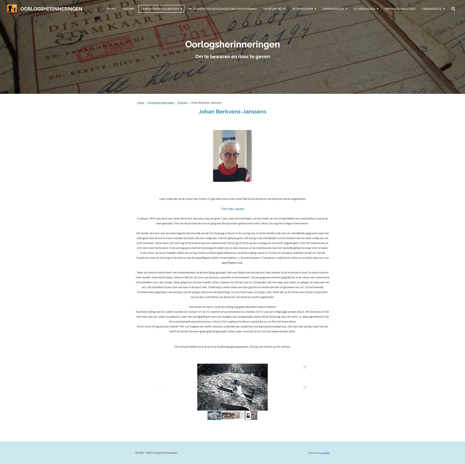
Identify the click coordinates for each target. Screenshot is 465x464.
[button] (305, 367)
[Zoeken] (453, 9)
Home (140, 102)
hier (256, 346)
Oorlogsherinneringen (51, 9)
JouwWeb (325, 452)
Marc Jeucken (236, 208)
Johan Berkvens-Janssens (206, 102)
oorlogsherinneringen (161, 102)
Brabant (182, 102)
